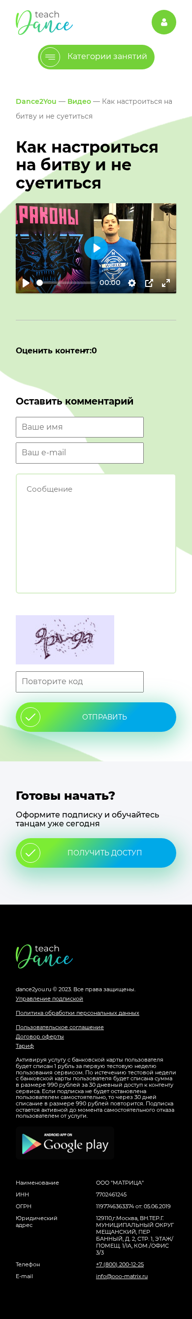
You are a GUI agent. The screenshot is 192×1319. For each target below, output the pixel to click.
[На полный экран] (166, 283)
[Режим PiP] (149, 283)
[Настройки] (132, 283)
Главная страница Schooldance (44, 22)
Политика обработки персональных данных (77, 1012)
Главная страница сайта (96, 956)
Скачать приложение (65, 1143)
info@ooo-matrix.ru (122, 1276)
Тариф (25, 1045)
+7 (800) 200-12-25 (120, 1264)
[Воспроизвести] (26, 283)
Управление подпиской (49, 998)
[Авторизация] (164, 22)
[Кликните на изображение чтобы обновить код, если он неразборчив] (96, 640)
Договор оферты (40, 1036)
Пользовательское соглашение (60, 1027)
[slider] (66, 282)
